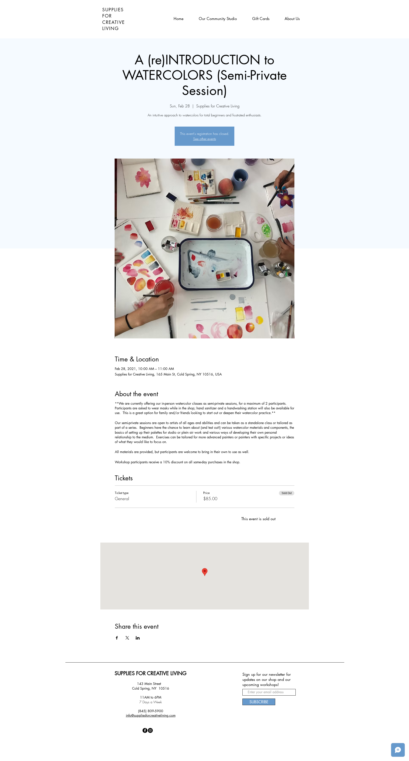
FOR (107, 16)
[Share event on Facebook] (117, 638)
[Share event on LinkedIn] (138, 638)
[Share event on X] (127, 638)
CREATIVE (113, 22)
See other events (204, 138)
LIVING (110, 28)
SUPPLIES (113, 10)
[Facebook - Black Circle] (145, 730)
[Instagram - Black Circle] (150, 730)
